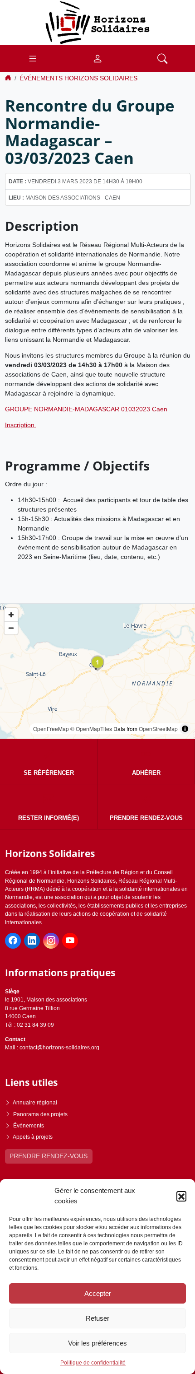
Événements (28, 1125)
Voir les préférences (97, 1343)
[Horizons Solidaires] (97, 22)
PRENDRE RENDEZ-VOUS (49, 1156)
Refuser (97, 1318)
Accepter (97, 1293)
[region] (97, 671)
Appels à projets (33, 1137)
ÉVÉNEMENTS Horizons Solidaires (78, 78)
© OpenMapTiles (91, 728)
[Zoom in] (11, 614)
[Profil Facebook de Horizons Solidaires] (13, 941)
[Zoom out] (11, 627)
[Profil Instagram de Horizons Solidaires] (51, 941)
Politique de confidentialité (93, 1363)
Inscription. (20, 425)
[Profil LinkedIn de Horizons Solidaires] (32, 941)
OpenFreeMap (51, 728)
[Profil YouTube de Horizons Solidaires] (70, 941)
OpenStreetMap (158, 728)
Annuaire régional (35, 1102)
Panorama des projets (40, 1114)
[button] (181, 1196)
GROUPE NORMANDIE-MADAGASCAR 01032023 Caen (86, 409)
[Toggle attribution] (185, 728)
